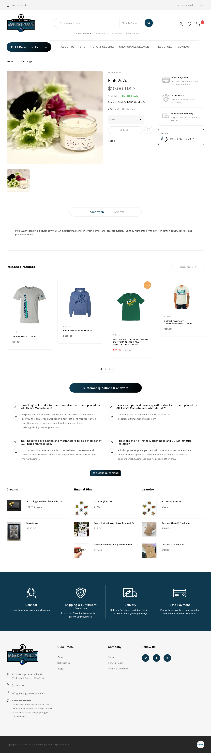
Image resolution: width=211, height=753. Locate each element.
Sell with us (63, 663)
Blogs (60, 668)
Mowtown (32, 523)
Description (95, 212)
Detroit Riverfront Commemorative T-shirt (178, 322)
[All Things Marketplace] (21, 23)
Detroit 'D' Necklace (173, 544)
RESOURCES (164, 46)
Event (60, 657)
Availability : (114, 96)
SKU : (111, 108)
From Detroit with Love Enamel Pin (114, 523)
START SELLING (103, 46)
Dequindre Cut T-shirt (25, 336)
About (111, 657)
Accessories (100, 33)
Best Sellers (132, 33)
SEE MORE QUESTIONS (105, 473)
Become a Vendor (186, 5)
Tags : (111, 140)
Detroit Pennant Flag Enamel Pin (113, 544)
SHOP (83, 46)
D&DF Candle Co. (136, 102)
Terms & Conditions (119, 668)
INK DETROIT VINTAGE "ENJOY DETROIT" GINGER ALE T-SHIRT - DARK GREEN (130, 342)
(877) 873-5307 (182, 139)
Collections (116, 33)
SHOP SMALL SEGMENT (135, 46)
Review (118, 212)
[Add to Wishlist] (148, 130)
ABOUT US (68, 46)
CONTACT (184, 46)
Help (202, 5)
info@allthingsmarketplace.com (29, 693)
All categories (130, 23)
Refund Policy (115, 663)
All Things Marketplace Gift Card (45, 501)
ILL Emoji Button (103, 501)
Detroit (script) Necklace (176, 523)
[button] (198, 24)
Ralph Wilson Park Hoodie (77, 330)
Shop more (186, 267)
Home (10, 61)
